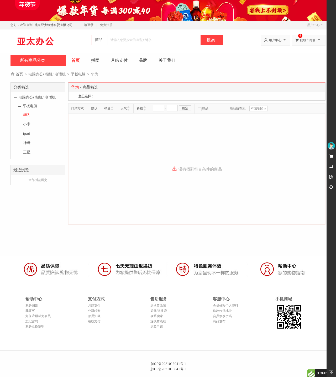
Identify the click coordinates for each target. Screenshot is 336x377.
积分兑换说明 (34, 326)
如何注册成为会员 (38, 316)
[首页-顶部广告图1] (168, 10)
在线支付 (94, 321)
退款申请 (156, 326)
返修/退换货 (158, 311)
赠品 (205, 108)
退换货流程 (158, 321)
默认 (94, 108)
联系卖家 (156, 316)
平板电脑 (78, 74)
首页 (75, 60)
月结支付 (119, 60)
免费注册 (106, 25)
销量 (107, 108)
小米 (26, 124)
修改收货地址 (222, 311)
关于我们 (167, 60)
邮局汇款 (94, 316)
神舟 (26, 143)
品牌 (143, 60)
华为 (26, 114)
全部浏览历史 (37, 180)
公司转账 (94, 311)
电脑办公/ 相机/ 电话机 (47, 74)
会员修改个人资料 (225, 305)
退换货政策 (158, 305)
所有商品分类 (32, 60)
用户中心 (313, 25)
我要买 (30, 311)
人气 (123, 108)
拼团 (95, 60)
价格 (140, 108)
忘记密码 (31, 321)
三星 (26, 152)
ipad (26, 133)
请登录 (88, 25)
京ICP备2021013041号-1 (168, 364)
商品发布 (219, 321)
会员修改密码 (222, 316)
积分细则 (31, 305)
